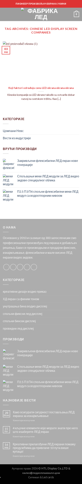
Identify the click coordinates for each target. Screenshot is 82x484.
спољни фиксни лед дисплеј (22, 313)
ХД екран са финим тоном (21, 299)
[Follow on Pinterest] (34, 267)
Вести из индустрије (17, 138)
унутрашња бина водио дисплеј (25, 306)
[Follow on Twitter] (20, 267)
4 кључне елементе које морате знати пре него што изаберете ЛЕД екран (45, 429)
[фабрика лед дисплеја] (41, 14)
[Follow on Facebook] (6, 267)
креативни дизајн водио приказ (24, 291)
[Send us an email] (27, 267)
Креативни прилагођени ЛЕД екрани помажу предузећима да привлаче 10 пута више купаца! (44, 447)
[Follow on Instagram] (13, 267)
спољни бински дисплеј (19, 321)
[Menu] (5, 14)
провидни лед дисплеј (18, 328)
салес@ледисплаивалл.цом (41, 472)
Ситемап (33, 477)
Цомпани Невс (13, 131)
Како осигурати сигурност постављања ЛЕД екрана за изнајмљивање (44, 414)
